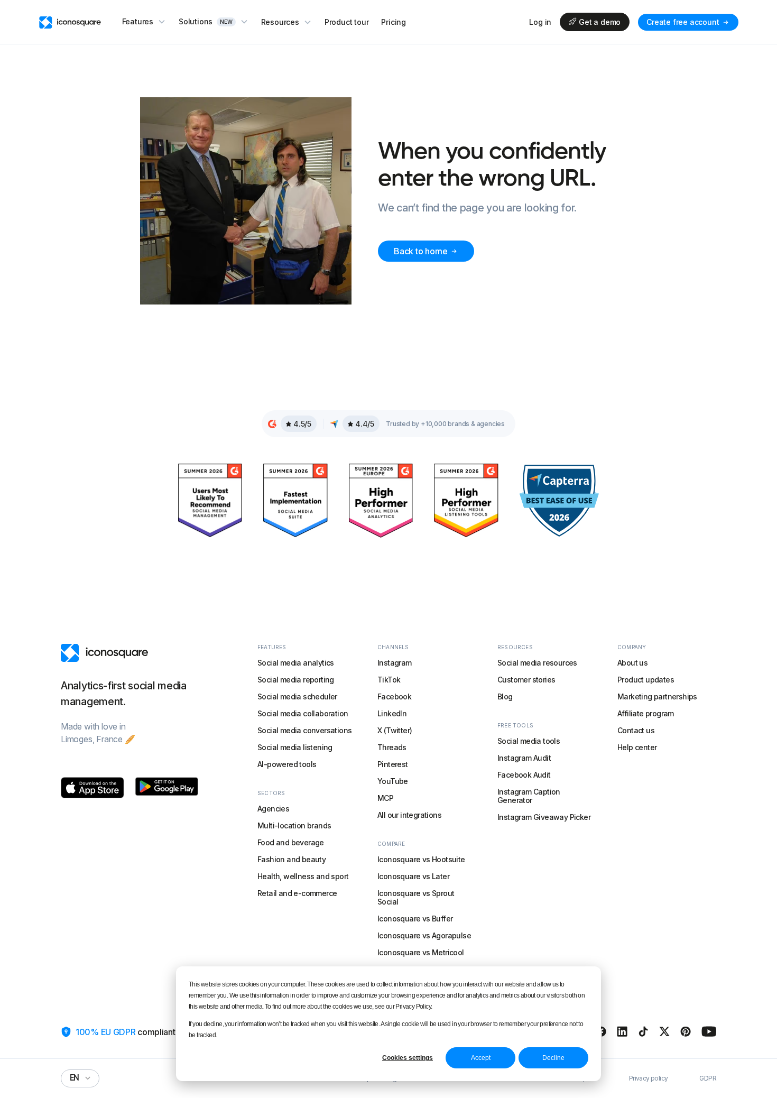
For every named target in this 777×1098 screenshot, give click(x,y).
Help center (636, 747)
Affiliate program (645, 713)
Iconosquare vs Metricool (420, 952)
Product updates (645, 679)
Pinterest (392, 764)
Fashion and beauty (291, 859)
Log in (540, 22)
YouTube (392, 781)
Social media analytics (295, 662)
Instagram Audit (524, 757)
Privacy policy (648, 1078)
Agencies (273, 808)
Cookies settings (407, 1058)
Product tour (347, 21)
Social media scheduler (297, 696)
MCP (385, 797)
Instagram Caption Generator (528, 796)
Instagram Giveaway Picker (543, 817)
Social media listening (294, 747)
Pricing (393, 21)
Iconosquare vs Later (413, 876)
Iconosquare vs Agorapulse (424, 935)
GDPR (707, 1078)
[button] (144, 21)
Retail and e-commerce (297, 893)
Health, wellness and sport (302, 876)
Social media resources (537, 662)
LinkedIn (391, 713)
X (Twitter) (394, 730)
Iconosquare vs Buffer (414, 918)
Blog (505, 696)
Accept (481, 1058)
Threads (391, 747)
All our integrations (409, 814)
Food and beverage (290, 842)
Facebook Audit (524, 774)
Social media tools (528, 740)
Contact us (635, 730)
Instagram (394, 662)
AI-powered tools (286, 764)
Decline (553, 1058)
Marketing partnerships (657, 696)
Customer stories (526, 679)
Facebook (394, 696)
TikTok (388, 679)
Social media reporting (295, 679)
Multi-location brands (294, 825)
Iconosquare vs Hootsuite (421, 859)
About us (632, 662)
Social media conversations (304, 730)
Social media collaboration (302, 713)
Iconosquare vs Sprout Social (415, 897)
